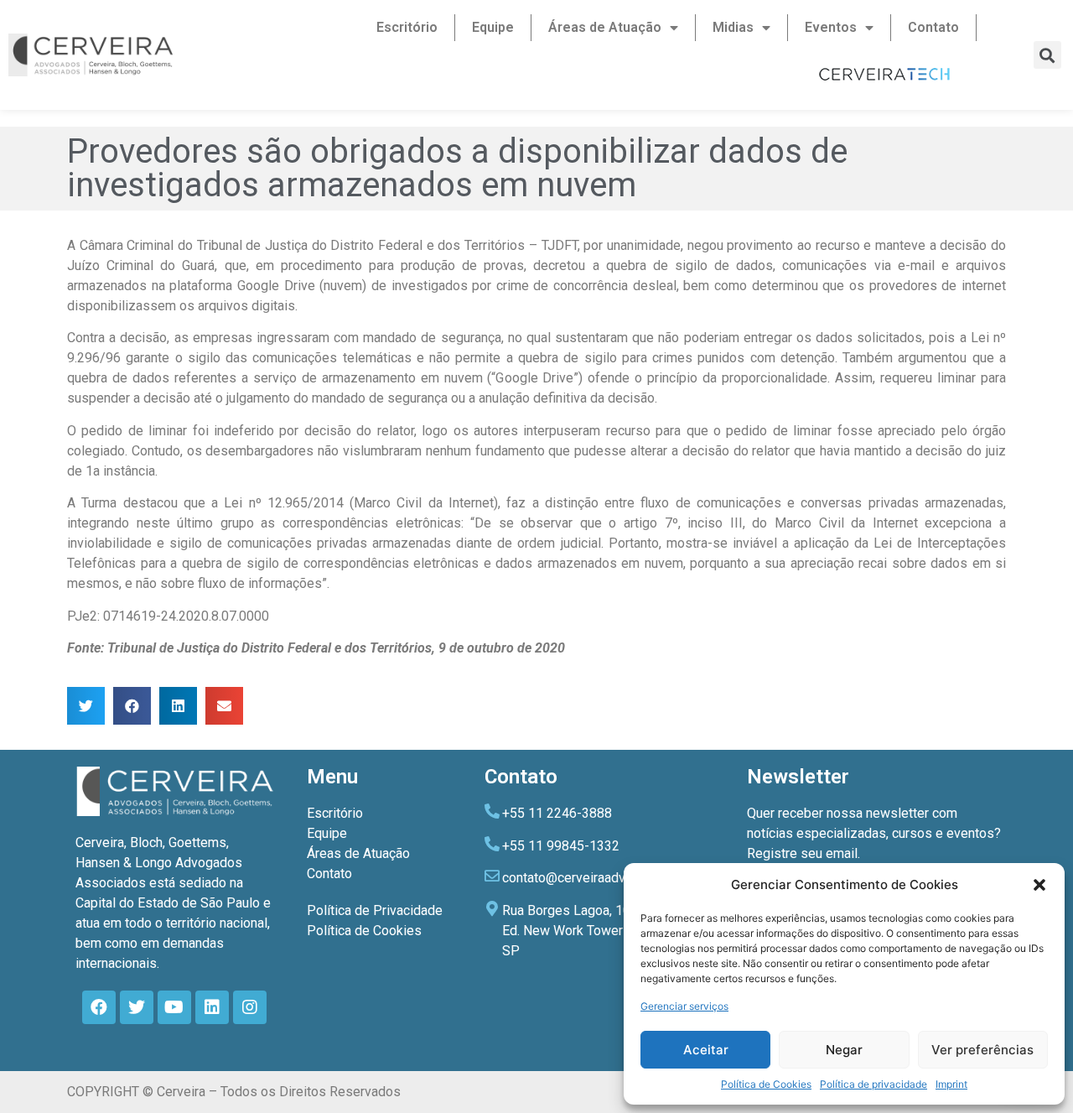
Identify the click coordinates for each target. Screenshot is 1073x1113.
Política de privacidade (873, 1084)
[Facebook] (99, 1007)
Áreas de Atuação (604, 27)
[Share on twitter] (86, 706)
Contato (933, 27)
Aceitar (705, 1050)
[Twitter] (136, 1007)
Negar (844, 1050)
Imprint (951, 1084)
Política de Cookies (766, 1084)
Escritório (407, 27)
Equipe (493, 27)
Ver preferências (982, 1050)
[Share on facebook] (132, 706)
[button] (1039, 884)
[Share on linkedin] (178, 706)
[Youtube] (174, 1007)
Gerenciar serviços (684, 1006)
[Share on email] (224, 706)
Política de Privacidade (375, 910)
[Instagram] (250, 1007)
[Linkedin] (212, 1007)
